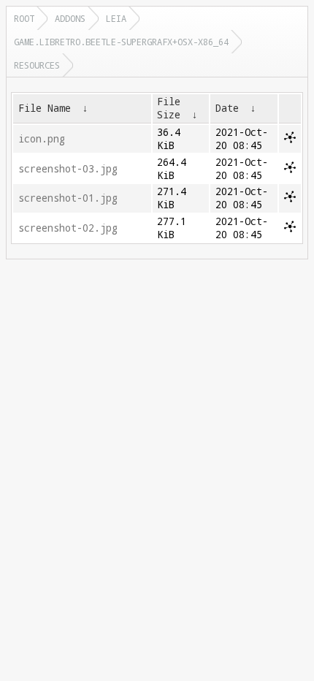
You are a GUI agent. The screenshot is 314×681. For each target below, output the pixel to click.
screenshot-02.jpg (68, 228)
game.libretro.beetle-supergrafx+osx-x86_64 (121, 41)
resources (37, 65)
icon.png (41, 138)
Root (24, 18)
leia (116, 18)
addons (70, 18)
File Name (44, 108)
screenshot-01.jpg (68, 198)
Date (227, 108)
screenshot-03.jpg (68, 168)
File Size (168, 108)
